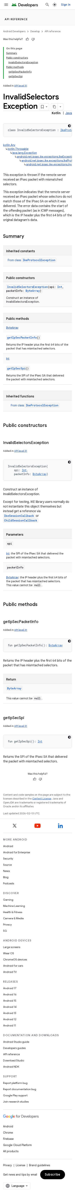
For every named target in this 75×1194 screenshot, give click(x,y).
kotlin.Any (9, 145)
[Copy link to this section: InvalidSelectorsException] (52, 443)
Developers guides (14, 1048)
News (6, 871)
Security (8, 858)
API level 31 (20, 85)
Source (7, 864)
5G (5, 930)
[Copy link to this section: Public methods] (41, 604)
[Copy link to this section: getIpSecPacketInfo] (42, 622)
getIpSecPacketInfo (22, 337)
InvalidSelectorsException (27, 287)
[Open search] (47, 4)
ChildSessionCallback (20, 520)
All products (10, 1151)
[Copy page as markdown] (54, 106)
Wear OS (8, 953)
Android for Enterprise (16, 852)
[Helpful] (27, 39)
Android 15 (9, 1000)
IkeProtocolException (39, 260)
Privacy (7, 924)
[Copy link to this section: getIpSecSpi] (28, 718)
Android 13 (9, 1013)
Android (8, 846)
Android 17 (9, 988)
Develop (35, 31)
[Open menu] (6, 4)
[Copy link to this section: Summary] (28, 236)
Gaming (8, 899)
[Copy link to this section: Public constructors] (51, 425)
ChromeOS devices (15, 959)
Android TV (10, 972)
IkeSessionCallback (19, 516)
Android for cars (13, 965)
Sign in (65, 4)
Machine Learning (14, 906)
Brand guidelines (39, 1165)
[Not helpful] (33, 39)
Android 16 (10, 994)
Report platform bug (15, 1083)
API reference (16, 19)
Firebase (8, 1139)
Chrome (8, 1132)
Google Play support (15, 1095)
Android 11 (9, 1025)
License (20, 1165)
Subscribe (52, 1175)
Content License (41, 798)
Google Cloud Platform (17, 1145)
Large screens (11, 947)
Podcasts (8, 883)
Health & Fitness (12, 912)
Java (68, 113)
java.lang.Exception (24, 153)
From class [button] (31, 260)
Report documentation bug (19, 1089)
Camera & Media (13, 918)
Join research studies (16, 1101)
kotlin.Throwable (18, 149)
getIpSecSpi (16, 368)
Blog (5, 877)
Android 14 (10, 1007)
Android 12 (9, 1019)
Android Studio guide (16, 1042)
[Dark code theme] (69, 125)
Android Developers (14, 31)
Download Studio (13, 1060)
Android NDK (11, 1066)
